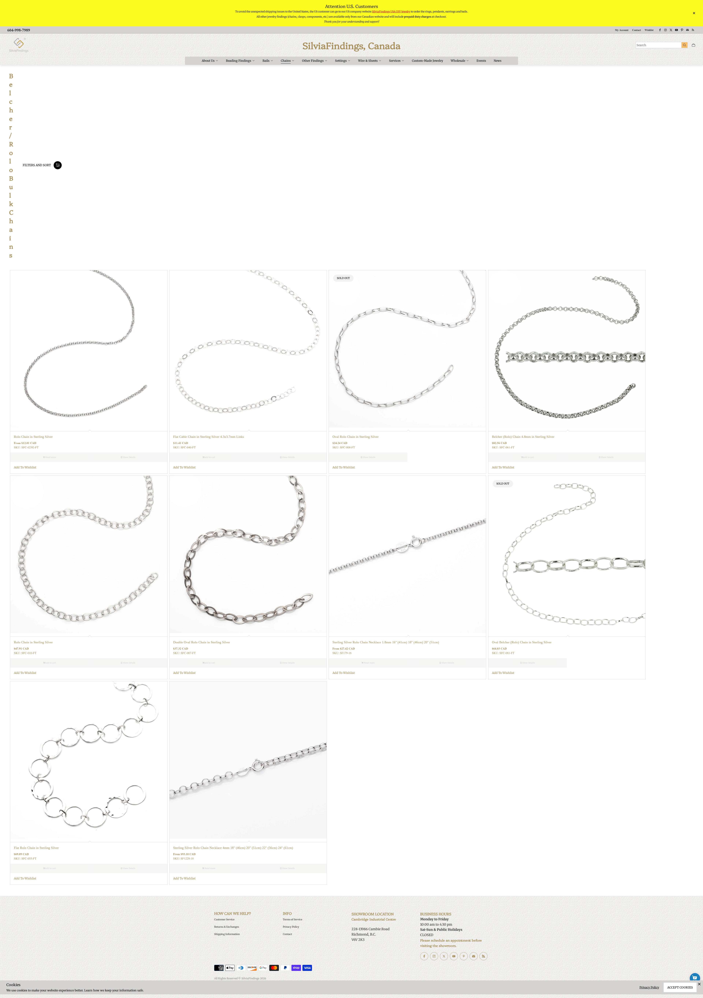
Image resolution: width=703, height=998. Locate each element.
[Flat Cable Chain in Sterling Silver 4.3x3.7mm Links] (248, 348)
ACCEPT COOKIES (680, 987)
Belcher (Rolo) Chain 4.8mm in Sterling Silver (523, 437)
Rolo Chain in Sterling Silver (33, 437)
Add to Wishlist (25, 467)
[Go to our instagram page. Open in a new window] (434, 956)
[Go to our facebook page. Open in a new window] (424, 956)
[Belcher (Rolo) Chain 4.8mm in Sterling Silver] (566, 348)
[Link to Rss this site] (693, 30)
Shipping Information (227, 934)
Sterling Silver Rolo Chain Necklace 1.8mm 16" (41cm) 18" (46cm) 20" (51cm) (385, 642)
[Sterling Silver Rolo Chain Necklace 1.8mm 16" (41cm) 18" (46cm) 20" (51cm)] (407, 554)
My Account (621, 30)
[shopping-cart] (695, 978)
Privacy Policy (649, 987)
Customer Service (224, 919)
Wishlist (649, 30)
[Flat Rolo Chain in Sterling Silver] (88, 759)
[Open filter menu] (58, 165)
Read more (50, 457)
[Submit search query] (684, 45)
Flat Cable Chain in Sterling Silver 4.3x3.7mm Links (208, 437)
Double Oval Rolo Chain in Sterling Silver (201, 642)
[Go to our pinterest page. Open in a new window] (464, 956)
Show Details (128, 457)
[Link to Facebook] (660, 30)
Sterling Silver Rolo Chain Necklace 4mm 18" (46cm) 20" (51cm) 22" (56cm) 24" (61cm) (233, 848)
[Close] (699, 984)
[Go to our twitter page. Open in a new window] (444, 956)
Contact (636, 30)
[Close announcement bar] (694, 13)
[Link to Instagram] (665, 30)
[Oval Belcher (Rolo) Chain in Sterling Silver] (566, 554)
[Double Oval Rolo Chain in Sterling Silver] (248, 554)
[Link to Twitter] (671, 30)
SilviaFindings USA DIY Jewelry (391, 11)
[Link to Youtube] (676, 30)
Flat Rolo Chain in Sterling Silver (36, 848)
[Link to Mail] (687, 30)
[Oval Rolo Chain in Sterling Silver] (407, 348)
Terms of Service (292, 919)
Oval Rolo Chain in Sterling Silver (355, 437)
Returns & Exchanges (226, 926)
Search (641, 45)
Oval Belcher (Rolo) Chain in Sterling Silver (521, 642)
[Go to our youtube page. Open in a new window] (454, 956)
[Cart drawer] (693, 45)
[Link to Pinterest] (682, 30)
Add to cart (209, 457)
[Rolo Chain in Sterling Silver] (88, 348)
